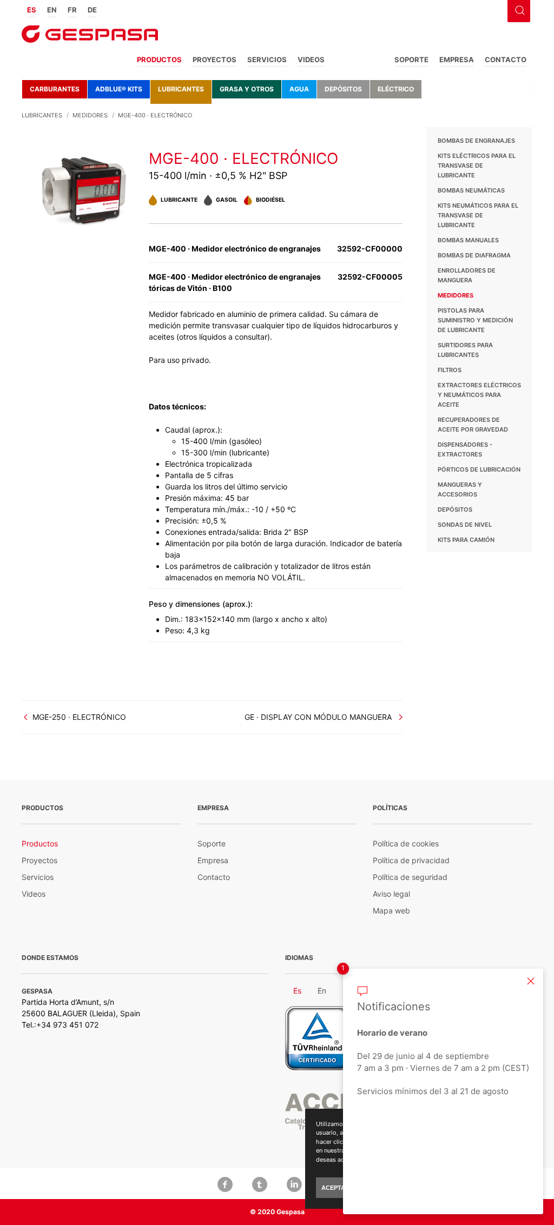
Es (31, 9)
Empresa (456, 59)
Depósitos (343, 89)
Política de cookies (406, 843)
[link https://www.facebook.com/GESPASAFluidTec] (225, 1183)
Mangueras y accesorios (460, 489)
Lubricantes (181, 89)
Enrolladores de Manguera (467, 275)
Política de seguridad (410, 877)
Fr (72, 9)
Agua (299, 89)
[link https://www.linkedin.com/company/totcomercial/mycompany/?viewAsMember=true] (294, 1183)
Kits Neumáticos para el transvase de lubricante (478, 215)
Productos (159, 59)
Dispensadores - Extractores (465, 449)
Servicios (267, 59)
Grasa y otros (247, 89)
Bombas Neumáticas (471, 190)
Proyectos (214, 59)
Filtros (449, 370)
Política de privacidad (411, 860)
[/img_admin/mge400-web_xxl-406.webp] (85, 189)
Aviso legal (391, 893)
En (52, 9)
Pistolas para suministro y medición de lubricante (475, 320)
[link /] (90, 37)
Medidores (455, 295)
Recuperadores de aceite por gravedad (473, 424)
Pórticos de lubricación (479, 469)
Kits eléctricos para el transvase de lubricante (477, 165)
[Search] (518, 9)
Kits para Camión (466, 540)
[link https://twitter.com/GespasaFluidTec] (259, 1183)
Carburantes (55, 89)
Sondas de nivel (465, 524)
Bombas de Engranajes (476, 140)
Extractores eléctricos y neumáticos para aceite (479, 394)
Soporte (411, 59)
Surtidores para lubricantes (465, 350)
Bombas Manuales (468, 240)
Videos (311, 59)
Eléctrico (396, 89)
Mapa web (391, 910)
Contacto (505, 59)
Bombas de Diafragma (474, 255)
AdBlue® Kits (118, 89)
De (92, 9)
